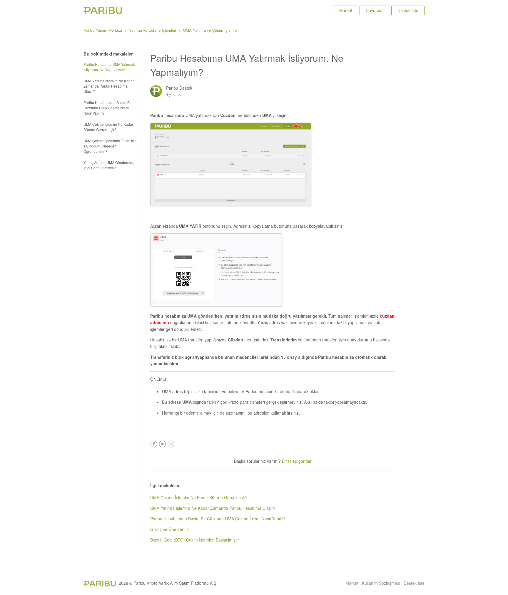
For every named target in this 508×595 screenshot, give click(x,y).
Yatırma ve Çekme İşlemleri (152, 30)
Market (345, 10)
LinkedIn (171, 444)
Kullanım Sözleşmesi (381, 583)
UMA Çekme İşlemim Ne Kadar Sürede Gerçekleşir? (108, 127)
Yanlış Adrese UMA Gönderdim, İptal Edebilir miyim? (108, 165)
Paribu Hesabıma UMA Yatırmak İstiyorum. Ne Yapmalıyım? (109, 67)
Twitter (162, 444)
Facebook (154, 444)
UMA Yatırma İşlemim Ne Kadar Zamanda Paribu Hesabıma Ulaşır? (108, 86)
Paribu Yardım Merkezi (102, 30)
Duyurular (375, 10)
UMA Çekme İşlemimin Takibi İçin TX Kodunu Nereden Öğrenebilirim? (110, 146)
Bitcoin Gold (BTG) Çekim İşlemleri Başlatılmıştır (194, 540)
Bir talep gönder (297, 461)
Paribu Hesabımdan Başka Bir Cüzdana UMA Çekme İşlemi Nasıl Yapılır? (107, 107)
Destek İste (407, 10)
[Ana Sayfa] (102, 12)
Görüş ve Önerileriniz (170, 529)
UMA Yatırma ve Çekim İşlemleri (211, 30)
